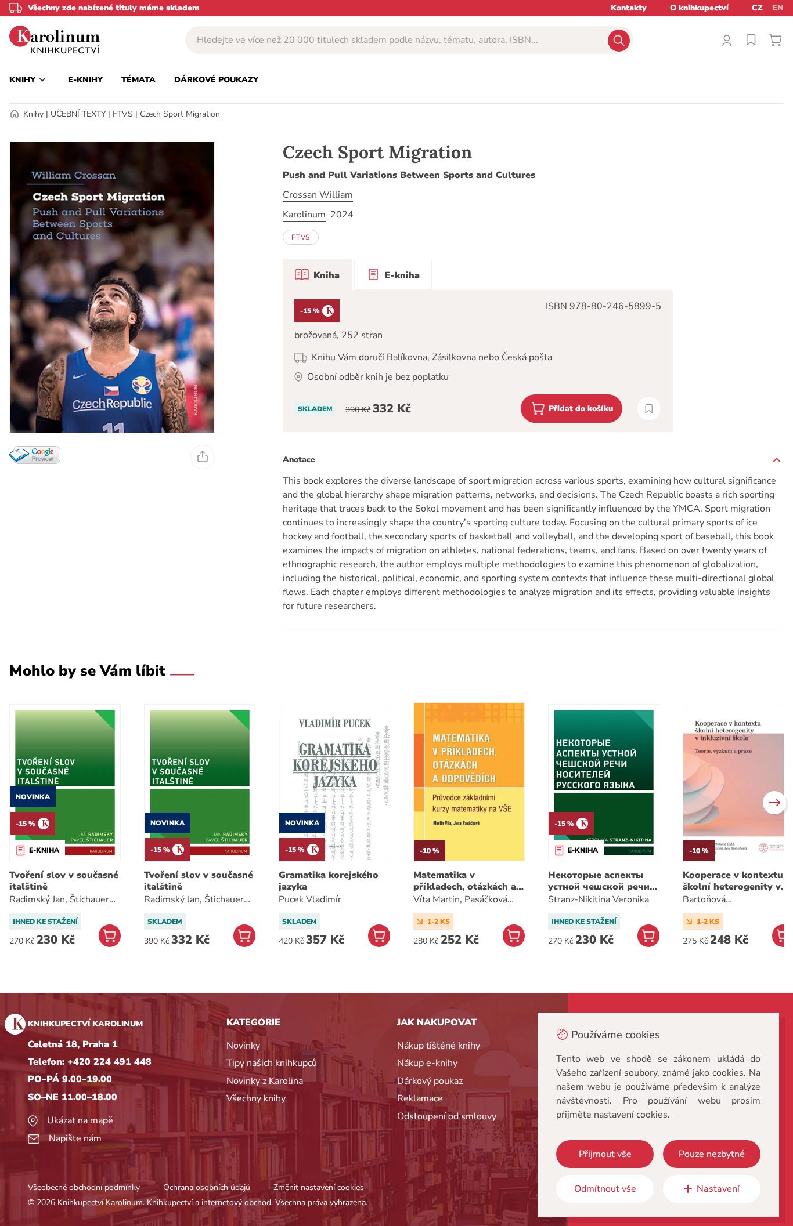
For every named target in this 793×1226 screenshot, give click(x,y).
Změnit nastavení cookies (318, 1187)
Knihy (33, 113)
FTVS (123, 113)
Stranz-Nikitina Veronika (598, 899)
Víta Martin (436, 899)
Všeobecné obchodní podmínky (84, 1187)
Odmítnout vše (605, 1189)
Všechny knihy (256, 1098)
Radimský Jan (37, 899)
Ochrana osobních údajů (206, 1187)
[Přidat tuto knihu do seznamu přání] (648, 408)
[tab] (317, 274)
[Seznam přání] (751, 40)
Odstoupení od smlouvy (446, 1116)
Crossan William (318, 194)
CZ (757, 7)
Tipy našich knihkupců (271, 1063)
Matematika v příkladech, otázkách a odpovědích (464, 881)
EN (778, 7)
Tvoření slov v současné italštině (63, 881)
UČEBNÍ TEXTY (78, 113)
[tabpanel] (478, 361)
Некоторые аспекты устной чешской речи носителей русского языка (599, 881)
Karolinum (304, 214)
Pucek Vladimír (310, 899)
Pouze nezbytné (712, 1154)
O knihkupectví (699, 7)
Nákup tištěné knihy (438, 1045)
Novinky (243, 1045)
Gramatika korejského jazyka (329, 881)
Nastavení (718, 1189)
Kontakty (629, 7)
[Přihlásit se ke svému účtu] (727, 40)
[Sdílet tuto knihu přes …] (202, 457)
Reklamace (420, 1098)
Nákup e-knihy (427, 1063)
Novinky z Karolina (264, 1081)
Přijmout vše (605, 1154)
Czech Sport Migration (180, 113)
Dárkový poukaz (430, 1081)
